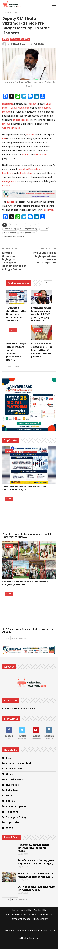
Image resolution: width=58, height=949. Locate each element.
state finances (10, 232)
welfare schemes (11, 127)
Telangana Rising (16, 817)
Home (15, 910)
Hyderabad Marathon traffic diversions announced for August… (33, 847)
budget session (21, 119)
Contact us (40, 910)
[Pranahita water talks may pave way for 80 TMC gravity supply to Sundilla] (42, 297)
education (39, 169)
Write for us (46, 914)
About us (26, 910)
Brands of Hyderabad (18, 763)
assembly (49, 209)
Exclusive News (14, 779)
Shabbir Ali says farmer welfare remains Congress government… (35, 875)
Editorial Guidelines (16, 914)
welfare (25, 154)
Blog (8, 758)
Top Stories (12, 822)
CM (4, 138)
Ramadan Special (16, 806)
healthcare (7, 173)
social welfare (26, 169)
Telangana (24, 39)
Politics (14, 39)
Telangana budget (27, 232)
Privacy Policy (40, 918)
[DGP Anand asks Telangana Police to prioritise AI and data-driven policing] (42, 332)
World (9, 827)
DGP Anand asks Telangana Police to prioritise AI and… (36, 888)
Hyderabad (7, 103)
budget (10, 201)
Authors (33, 914)
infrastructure (25, 173)
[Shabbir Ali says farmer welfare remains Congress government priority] (16, 332)
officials (30, 134)
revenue (6, 123)
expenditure (33, 225)
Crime (9, 774)
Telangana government (14, 236)
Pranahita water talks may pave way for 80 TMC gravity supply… (36, 862)
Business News (14, 768)
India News (12, 790)
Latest (6, 39)
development (40, 154)
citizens (6, 185)
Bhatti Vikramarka (20, 107)
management (9, 181)
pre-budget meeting (28, 229)
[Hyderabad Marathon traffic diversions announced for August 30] (16, 297)
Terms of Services (20, 918)
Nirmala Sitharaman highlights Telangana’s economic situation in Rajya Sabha (14, 261)
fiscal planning (10, 229)
